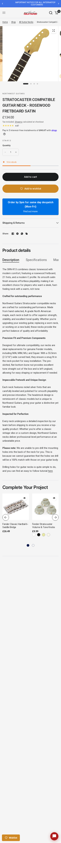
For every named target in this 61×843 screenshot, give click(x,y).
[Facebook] (13, 234)
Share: (5, 234)
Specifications (36, 260)
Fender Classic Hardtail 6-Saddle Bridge (15, 526)
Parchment (48, 534)
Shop (13, 22)
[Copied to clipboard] (26, 234)
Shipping (18, 122)
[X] (17, 234)
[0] (56, 12)
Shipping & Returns (13, 222)
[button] (28, 545)
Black (38, 534)
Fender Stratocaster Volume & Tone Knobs (43, 526)
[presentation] (5, 517)
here (50, 470)
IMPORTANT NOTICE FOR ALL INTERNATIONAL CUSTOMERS (30, 3)
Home (5, 22)
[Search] (51, 12)
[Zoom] (53, 30)
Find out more (30, 211)
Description (10, 260)
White (33, 534)
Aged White (43, 534)
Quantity (6, 145)
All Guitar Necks (26, 22)
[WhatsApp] (22, 234)
